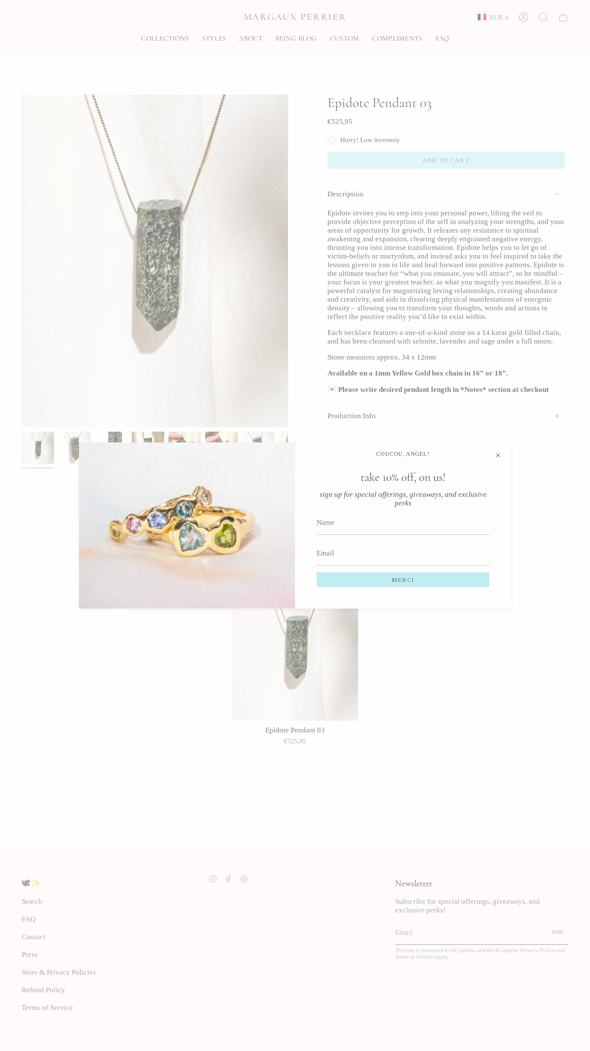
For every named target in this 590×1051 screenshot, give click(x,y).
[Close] (498, 455)
